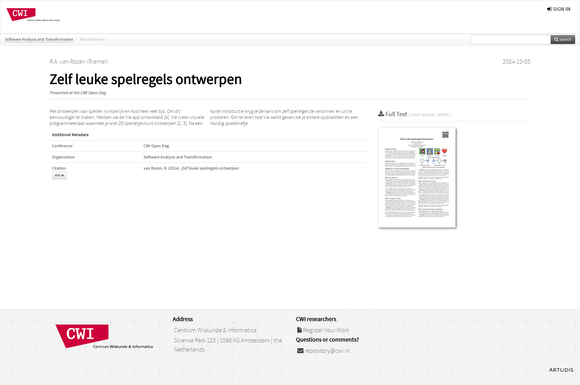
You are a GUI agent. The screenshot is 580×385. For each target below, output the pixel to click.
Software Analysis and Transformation (39, 39)
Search (564, 39)
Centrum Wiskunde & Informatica (215, 330)
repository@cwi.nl (327, 351)
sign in (561, 9)
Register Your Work (325, 330)
